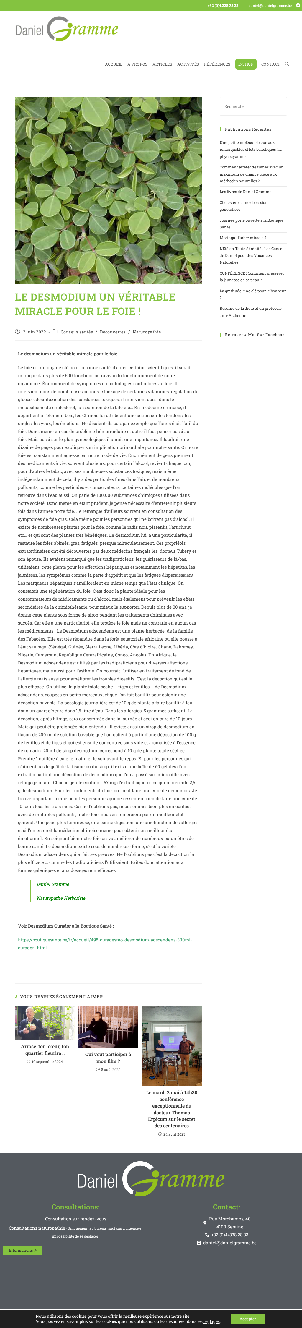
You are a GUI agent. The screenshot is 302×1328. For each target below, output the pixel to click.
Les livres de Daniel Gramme (246, 191)
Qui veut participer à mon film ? (108, 1057)
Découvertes (113, 332)
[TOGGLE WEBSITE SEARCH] (287, 64)
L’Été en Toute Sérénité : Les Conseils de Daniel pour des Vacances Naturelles (253, 255)
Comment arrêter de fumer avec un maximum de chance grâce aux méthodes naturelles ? (252, 174)
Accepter (247, 1318)
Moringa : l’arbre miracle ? (243, 237)
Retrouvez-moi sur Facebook (255, 334)
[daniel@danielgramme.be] (245, 5)
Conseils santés (77, 332)
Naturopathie (147, 332)
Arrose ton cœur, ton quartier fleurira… (45, 1049)
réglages (211, 1321)
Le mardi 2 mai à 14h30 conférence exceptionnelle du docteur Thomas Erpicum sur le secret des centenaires (171, 1108)
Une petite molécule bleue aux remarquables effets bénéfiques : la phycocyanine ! (251, 149)
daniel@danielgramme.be (270, 5)
